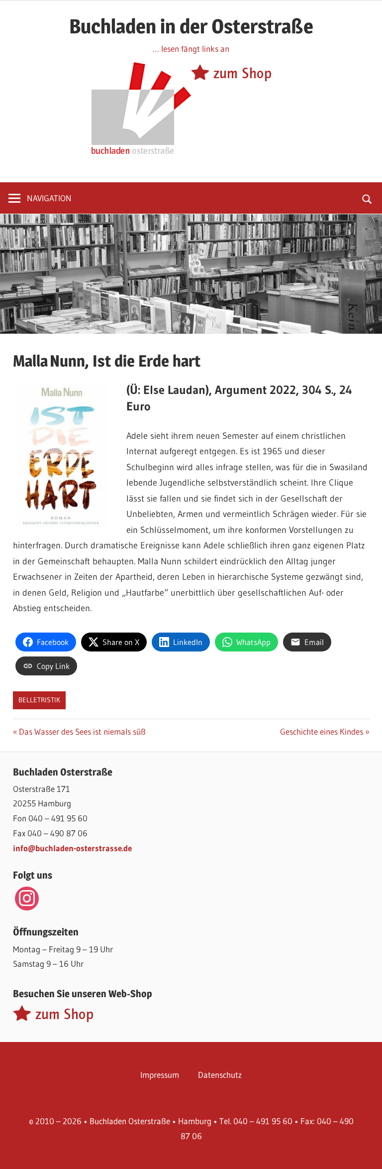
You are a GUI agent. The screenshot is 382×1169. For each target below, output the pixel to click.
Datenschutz (220, 1074)
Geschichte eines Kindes (321, 731)
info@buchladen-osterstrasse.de (72, 848)
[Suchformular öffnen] (367, 198)
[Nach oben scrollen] (366, 1153)
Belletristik (39, 699)
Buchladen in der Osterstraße (191, 26)
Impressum (159, 1074)
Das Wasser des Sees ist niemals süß (82, 731)
